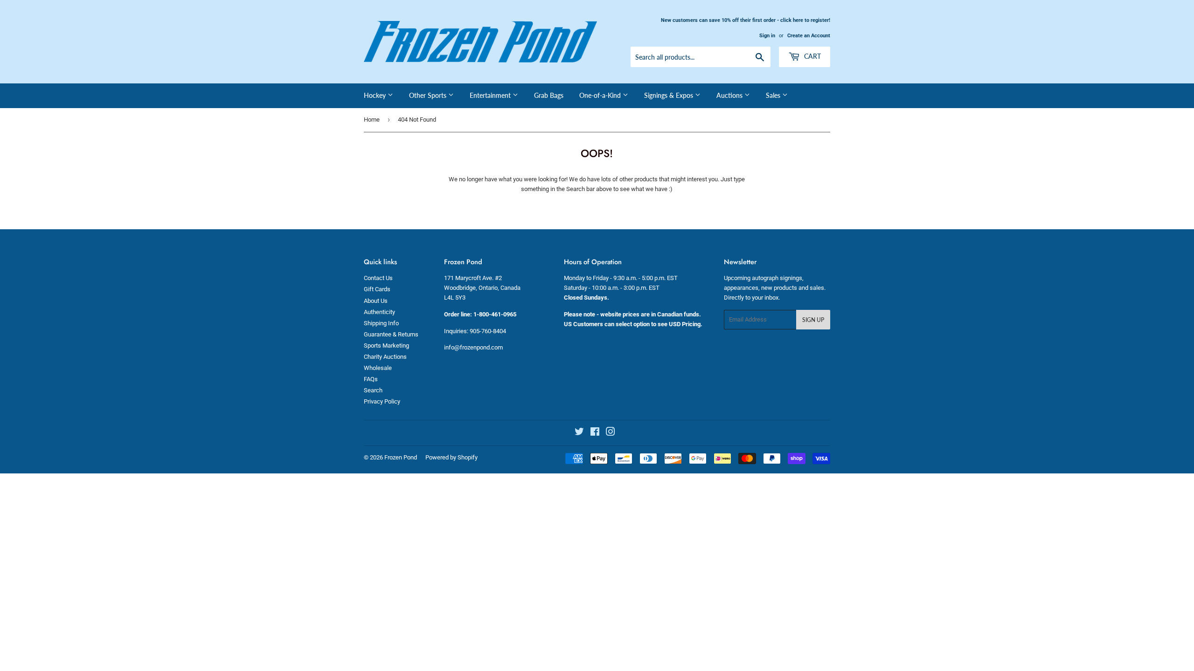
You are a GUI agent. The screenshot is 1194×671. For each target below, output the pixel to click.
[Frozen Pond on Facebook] (595, 433)
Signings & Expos (669, 95)
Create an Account (808, 36)
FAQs (371, 379)
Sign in (767, 36)
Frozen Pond (400, 457)
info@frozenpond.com (473, 347)
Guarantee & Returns (391, 334)
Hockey (376, 95)
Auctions (730, 95)
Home (372, 119)
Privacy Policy (382, 401)
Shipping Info (381, 323)
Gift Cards (377, 289)
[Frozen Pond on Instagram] (610, 433)
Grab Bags (548, 95)
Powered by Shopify (451, 457)
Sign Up (813, 319)
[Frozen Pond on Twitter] (579, 433)
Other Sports (428, 95)
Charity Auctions (385, 356)
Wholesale (378, 367)
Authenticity (379, 311)
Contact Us (378, 277)
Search (373, 390)
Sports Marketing (386, 345)
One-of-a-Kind (601, 95)
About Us (376, 300)
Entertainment (491, 95)
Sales (774, 95)
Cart (811, 56)
